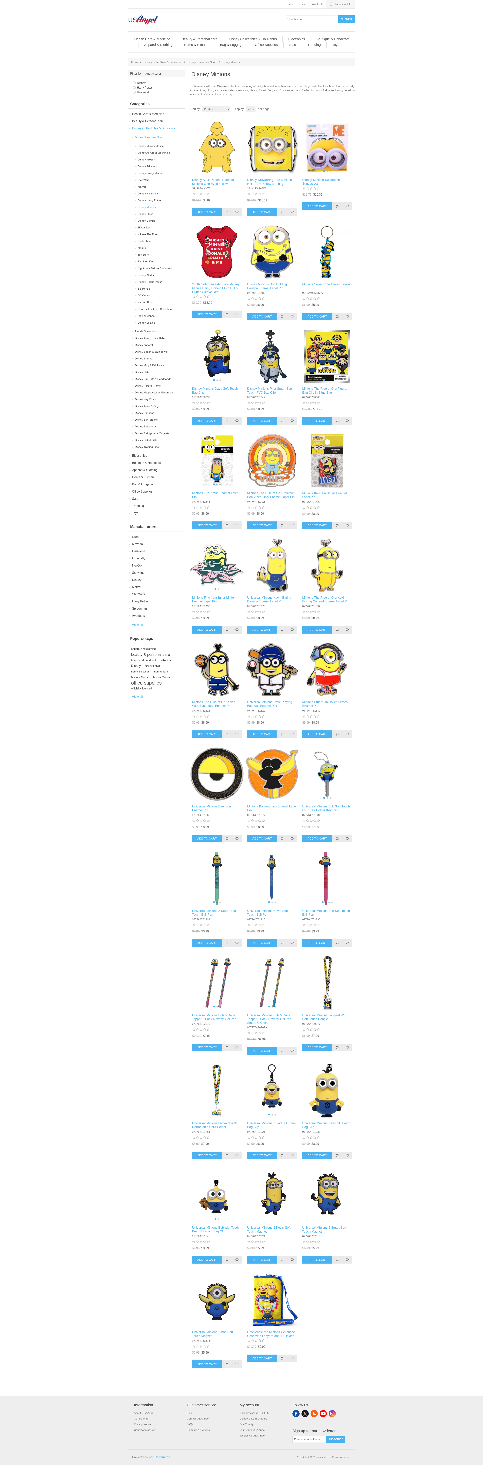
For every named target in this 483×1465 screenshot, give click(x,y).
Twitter (305, 1413)
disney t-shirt (152, 665)
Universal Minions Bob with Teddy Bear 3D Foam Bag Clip (216, 1229)
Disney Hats (142, 372)
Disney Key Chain (145, 399)
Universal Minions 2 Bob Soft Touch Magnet (212, 1334)
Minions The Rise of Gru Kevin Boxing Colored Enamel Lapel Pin (325, 599)
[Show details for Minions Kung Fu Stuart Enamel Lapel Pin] (327, 460)
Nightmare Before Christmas (155, 268)
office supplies (146, 682)
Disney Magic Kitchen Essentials (154, 392)
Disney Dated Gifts (146, 440)
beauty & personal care (150, 654)
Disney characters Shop (149, 137)
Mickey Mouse (140, 677)
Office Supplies (266, 45)
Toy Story (143, 254)
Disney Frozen (146, 159)
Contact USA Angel (198, 1418)
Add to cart (207, 212)
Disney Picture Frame (148, 385)
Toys (335, 45)
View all (137, 624)
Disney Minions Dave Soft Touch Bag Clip (215, 390)
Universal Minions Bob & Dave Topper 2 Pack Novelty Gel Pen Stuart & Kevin (269, 1019)
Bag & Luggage (231, 45)
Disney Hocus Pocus (150, 281)
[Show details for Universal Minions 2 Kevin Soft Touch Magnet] (272, 1195)
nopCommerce (159, 1457)
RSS (314, 1413)
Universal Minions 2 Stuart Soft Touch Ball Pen (214, 912)
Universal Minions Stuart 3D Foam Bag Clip (271, 1125)
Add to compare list (227, 212)
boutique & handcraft (143, 660)
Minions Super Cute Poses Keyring (326, 284)
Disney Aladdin (146, 275)
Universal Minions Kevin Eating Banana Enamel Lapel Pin (269, 599)
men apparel (160, 671)
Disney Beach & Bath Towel (151, 351)
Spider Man (145, 241)
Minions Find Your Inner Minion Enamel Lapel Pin (213, 599)
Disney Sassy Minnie (150, 173)
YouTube (323, 1413)
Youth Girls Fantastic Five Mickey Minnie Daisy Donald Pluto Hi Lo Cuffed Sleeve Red (216, 288)
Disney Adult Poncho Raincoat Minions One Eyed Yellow (213, 181)
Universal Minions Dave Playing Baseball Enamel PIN (269, 704)
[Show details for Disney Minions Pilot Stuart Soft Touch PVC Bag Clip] (272, 356)
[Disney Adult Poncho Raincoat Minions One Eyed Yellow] (217, 147)
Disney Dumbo (146, 220)
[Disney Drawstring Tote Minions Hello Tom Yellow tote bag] (272, 147)
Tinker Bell (144, 227)
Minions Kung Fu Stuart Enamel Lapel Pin (324, 495)
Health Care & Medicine (152, 39)
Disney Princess (147, 166)
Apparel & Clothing (158, 45)
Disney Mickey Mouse (151, 145)
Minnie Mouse (161, 677)
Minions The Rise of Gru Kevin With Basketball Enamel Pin (213, 704)
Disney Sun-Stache (146, 419)
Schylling (138, 572)
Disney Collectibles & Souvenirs (253, 39)
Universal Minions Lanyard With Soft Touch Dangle (324, 1017)
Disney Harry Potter (149, 200)
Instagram (332, 1413)
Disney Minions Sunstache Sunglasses (321, 181)
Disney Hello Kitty (148, 193)
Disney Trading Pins (147, 446)
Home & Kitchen (196, 45)
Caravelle (138, 551)
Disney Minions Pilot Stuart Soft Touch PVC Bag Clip (269, 390)
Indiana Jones (146, 315)
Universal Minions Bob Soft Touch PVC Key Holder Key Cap (326, 808)
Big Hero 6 (144, 288)
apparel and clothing (143, 648)
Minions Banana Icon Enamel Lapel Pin (272, 808)
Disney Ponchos (144, 412)
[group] (327, 147)
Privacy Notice (142, 1424)
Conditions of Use (144, 1429)
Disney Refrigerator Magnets (152, 433)
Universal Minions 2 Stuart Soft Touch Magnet (324, 1229)
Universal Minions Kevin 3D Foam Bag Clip (326, 1125)
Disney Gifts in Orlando (253, 1418)
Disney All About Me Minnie (154, 152)
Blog (189, 1412)
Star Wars (143, 179)
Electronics (296, 39)
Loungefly (138, 558)
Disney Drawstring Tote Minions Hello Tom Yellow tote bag (269, 181)
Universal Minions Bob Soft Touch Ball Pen (326, 912)
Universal (143, 92)
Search (346, 19)
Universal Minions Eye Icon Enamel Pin (211, 808)
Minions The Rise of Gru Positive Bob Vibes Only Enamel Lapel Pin (271, 495)
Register (289, 4)
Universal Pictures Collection (155, 309)
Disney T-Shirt (143, 358)
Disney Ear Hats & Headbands (153, 378)
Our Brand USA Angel (252, 1429)
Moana (142, 247)
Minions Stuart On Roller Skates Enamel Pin (325, 704)
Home (134, 62)
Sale (292, 45)
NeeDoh (137, 565)
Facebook (296, 1413)
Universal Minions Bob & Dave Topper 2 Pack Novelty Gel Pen (214, 1017)
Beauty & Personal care (199, 39)
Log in (303, 4)
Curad (136, 536)
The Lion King (146, 261)
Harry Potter (144, 87)
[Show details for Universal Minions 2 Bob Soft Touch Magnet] (217, 1299)
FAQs (190, 1424)
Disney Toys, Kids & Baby (150, 338)
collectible (166, 660)
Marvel (142, 186)
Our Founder (141, 1418)
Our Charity (246, 1424)
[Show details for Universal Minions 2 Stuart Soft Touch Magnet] (327, 1195)
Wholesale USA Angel (252, 1435)
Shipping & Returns (198, 1429)
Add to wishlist (237, 212)
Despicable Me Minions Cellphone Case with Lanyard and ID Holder (271, 1334)
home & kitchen (140, 671)
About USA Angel (144, 1412)
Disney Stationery (145, 426)
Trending (314, 45)
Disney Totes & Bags (147, 406)
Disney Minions (147, 207)
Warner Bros (145, 302)
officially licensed (141, 688)
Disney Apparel (144, 344)
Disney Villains (146, 322)
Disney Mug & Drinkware (149, 365)
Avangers (138, 615)
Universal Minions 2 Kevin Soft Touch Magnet (269, 1229)
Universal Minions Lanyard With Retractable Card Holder (214, 1125)
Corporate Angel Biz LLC (254, 1412)
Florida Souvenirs (145, 331)
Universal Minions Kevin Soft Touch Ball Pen (267, 912)
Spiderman (139, 608)
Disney (141, 82)
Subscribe (335, 1439)
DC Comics (144, 295)
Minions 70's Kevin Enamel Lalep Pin (215, 495)
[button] (324, 171)
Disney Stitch (145, 213)
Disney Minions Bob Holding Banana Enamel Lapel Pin (267, 286)
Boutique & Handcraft (332, 39)
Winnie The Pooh (148, 234)
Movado (137, 544)
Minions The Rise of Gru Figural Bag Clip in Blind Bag (324, 390)
